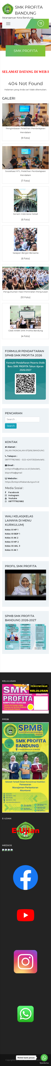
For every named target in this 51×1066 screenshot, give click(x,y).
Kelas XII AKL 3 (12, 546)
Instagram (13, 495)
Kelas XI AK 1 (11, 550)
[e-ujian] (25, 830)
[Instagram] (25, 961)
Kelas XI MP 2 (12, 542)
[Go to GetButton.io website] (44, 1063)
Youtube (12, 498)
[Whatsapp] (25, 1013)
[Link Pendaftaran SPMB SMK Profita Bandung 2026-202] (25, 379)
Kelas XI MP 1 (11, 529)
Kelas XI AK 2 (11, 537)
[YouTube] (25, 915)
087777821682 (16, 501)
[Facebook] (25, 877)
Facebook (13, 492)
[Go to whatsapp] (44, 1057)
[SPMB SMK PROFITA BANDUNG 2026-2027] (25, 636)
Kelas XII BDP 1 (12, 534)
